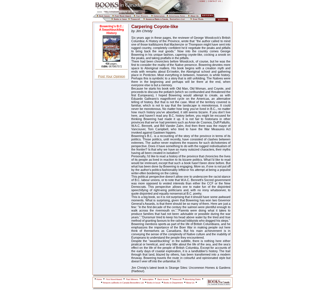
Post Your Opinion (111, 76)
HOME (202, 1)
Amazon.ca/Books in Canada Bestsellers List (123, 283)
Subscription (147, 279)
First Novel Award (114, 279)
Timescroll (176, 279)
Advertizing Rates (193, 279)
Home (99, 279)
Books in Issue (153, 283)
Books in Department (173, 283)
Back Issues (163, 279)
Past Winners (132, 279)
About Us (190, 283)
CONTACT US (214, 1)
